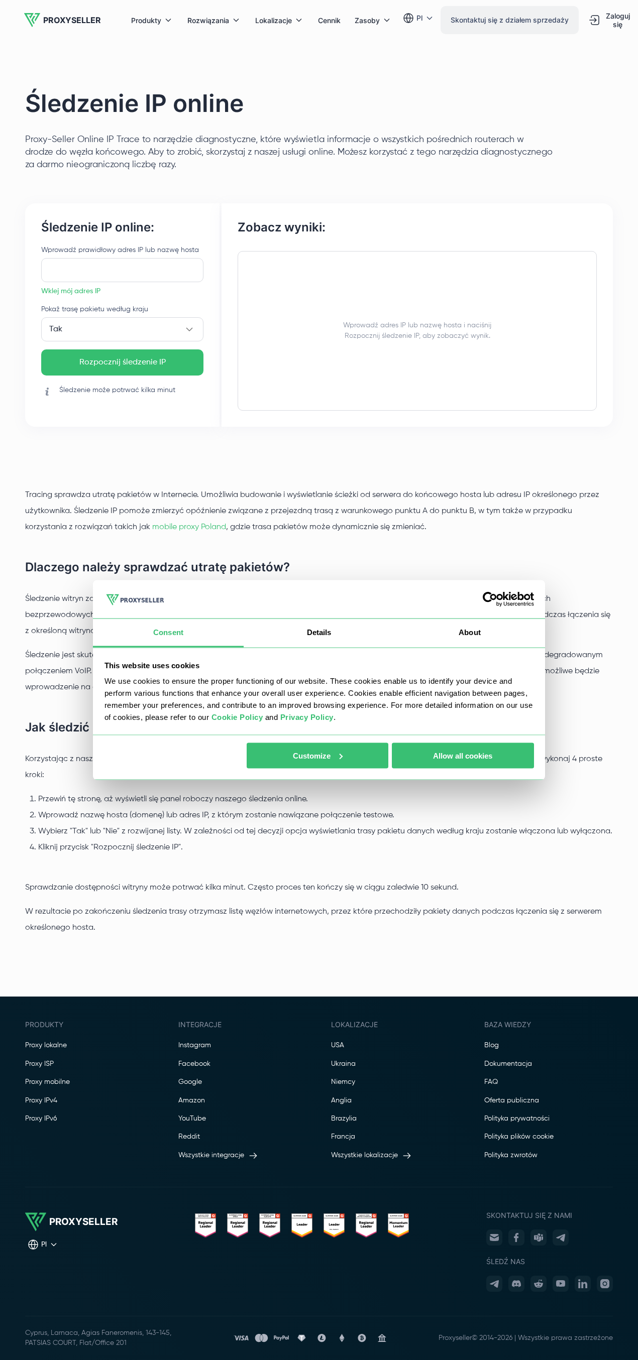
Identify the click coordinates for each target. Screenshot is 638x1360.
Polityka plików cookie (519, 1136)
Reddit (189, 1136)
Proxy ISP (39, 1063)
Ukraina (343, 1063)
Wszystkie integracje (211, 1155)
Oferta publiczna (511, 1100)
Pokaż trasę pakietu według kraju (94, 309)
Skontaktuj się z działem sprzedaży (510, 20)
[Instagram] (605, 1284)
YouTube (192, 1118)
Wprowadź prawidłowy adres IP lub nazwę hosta (120, 250)
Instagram (194, 1045)
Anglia (341, 1100)
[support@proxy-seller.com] (494, 1237)
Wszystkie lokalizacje (364, 1155)
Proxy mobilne (47, 1081)
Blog (491, 1045)
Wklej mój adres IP (70, 291)
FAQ (491, 1081)
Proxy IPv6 (41, 1118)
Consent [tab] (168, 632)
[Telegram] (561, 1237)
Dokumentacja (508, 1063)
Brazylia (344, 1118)
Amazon (191, 1100)
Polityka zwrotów (511, 1155)
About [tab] (470, 632)
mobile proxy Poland (189, 527)
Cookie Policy (237, 717)
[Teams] (538, 1237)
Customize (312, 755)
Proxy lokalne (46, 1045)
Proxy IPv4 (41, 1100)
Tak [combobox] (55, 329)
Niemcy (343, 1081)
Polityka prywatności (517, 1118)
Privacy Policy (307, 717)
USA (337, 1045)
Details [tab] (319, 632)
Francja (343, 1136)
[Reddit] (538, 1284)
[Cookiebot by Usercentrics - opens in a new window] (490, 599)
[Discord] (516, 1284)
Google (190, 1081)
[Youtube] (561, 1284)
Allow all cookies (462, 755)
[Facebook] (516, 1237)
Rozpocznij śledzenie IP (122, 362)
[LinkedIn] (583, 1284)
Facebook (194, 1063)
